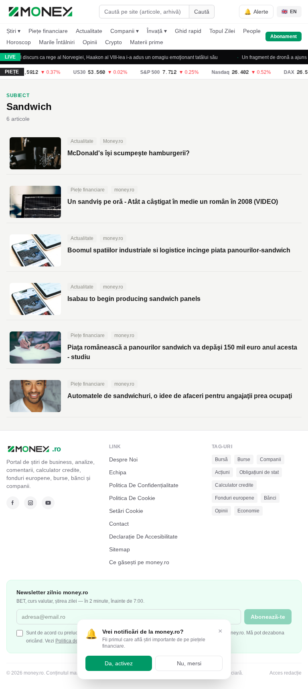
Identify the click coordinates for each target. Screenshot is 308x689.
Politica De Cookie (132, 498)
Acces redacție (286, 673)
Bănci (270, 498)
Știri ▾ (13, 31)
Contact (119, 523)
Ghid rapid (188, 31)
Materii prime (146, 42)
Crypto (113, 42)
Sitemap (119, 549)
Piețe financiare (48, 31)
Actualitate (89, 31)
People (252, 31)
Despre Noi (123, 459)
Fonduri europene (234, 498)
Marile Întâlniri (57, 42)
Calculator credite (234, 485)
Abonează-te (268, 617)
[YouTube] (48, 502)
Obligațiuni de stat (259, 472)
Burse (243, 459)
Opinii (90, 42)
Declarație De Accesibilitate (143, 536)
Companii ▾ (124, 31)
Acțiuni (222, 472)
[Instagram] (30, 502)
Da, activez (119, 663)
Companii (270, 459)
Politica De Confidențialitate (143, 485)
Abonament (283, 36)
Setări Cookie (126, 511)
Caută (201, 11)
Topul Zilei (222, 31)
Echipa (117, 472)
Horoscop (18, 42)
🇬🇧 (289, 11)
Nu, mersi (189, 663)
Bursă (221, 459)
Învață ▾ (157, 31)
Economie (248, 511)
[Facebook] (12, 502)
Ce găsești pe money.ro (139, 562)
